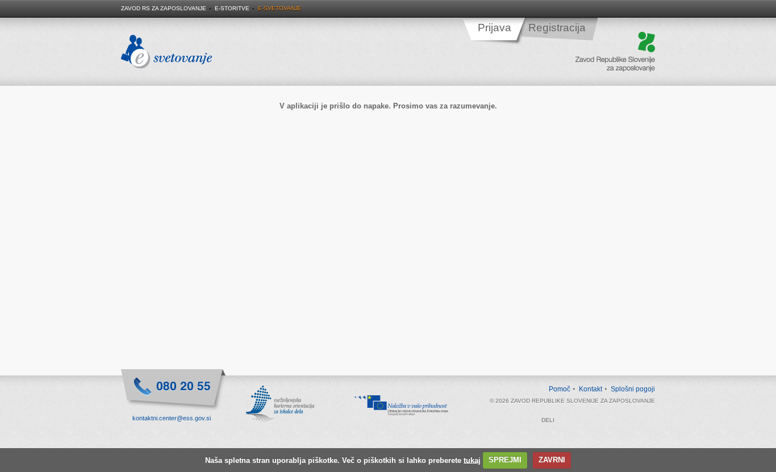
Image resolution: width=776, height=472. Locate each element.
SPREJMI (505, 460)
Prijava (494, 28)
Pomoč (559, 389)
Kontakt (590, 389)
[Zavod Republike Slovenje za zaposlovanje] (615, 52)
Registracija (557, 28)
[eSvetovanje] (166, 52)
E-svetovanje (280, 8)
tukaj (472, 460)
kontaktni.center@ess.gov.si (171, 418)
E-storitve (232, 8)
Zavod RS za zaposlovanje (163, 8)
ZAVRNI (552, 460)
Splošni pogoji (633, 389)
